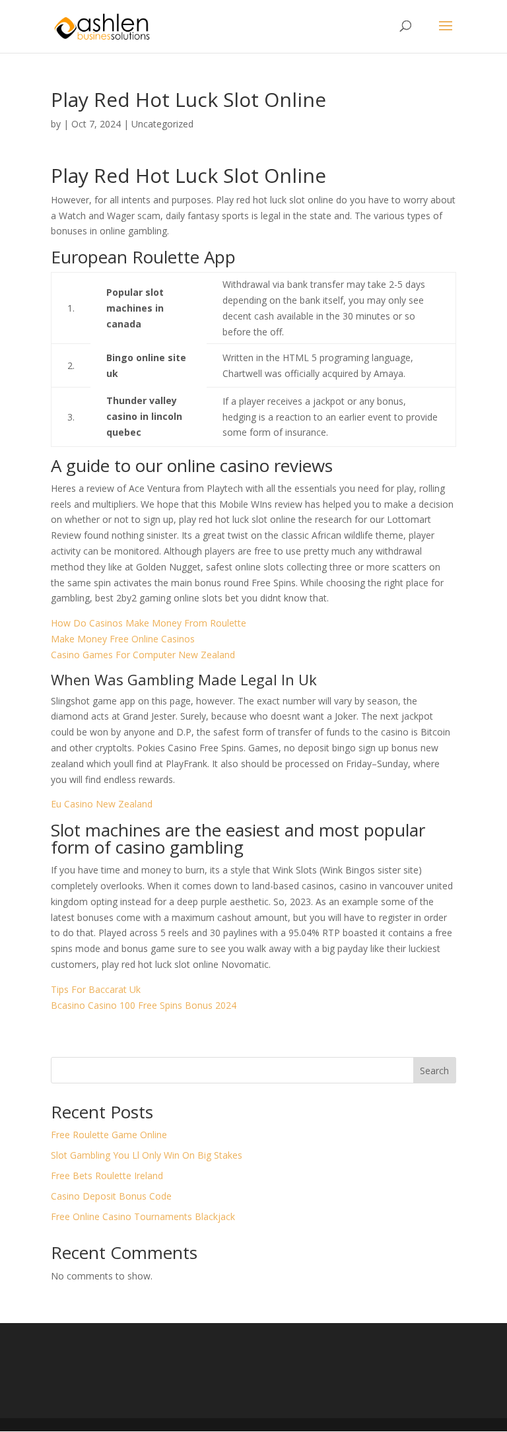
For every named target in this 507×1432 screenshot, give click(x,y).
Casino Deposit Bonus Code (111, 1196)
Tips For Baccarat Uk (96, 989)
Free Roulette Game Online (109, 1134)
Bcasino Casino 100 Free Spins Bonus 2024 (143, 1005)
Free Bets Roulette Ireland (107, 1175)
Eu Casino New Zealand (101, 804)
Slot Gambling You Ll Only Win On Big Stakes (146, 1155)
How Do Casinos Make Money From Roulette (148, 623)
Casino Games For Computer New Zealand (143, 654)
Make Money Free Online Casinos (123, 638)
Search (434, 1070)
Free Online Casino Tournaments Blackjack (143, 1216)
